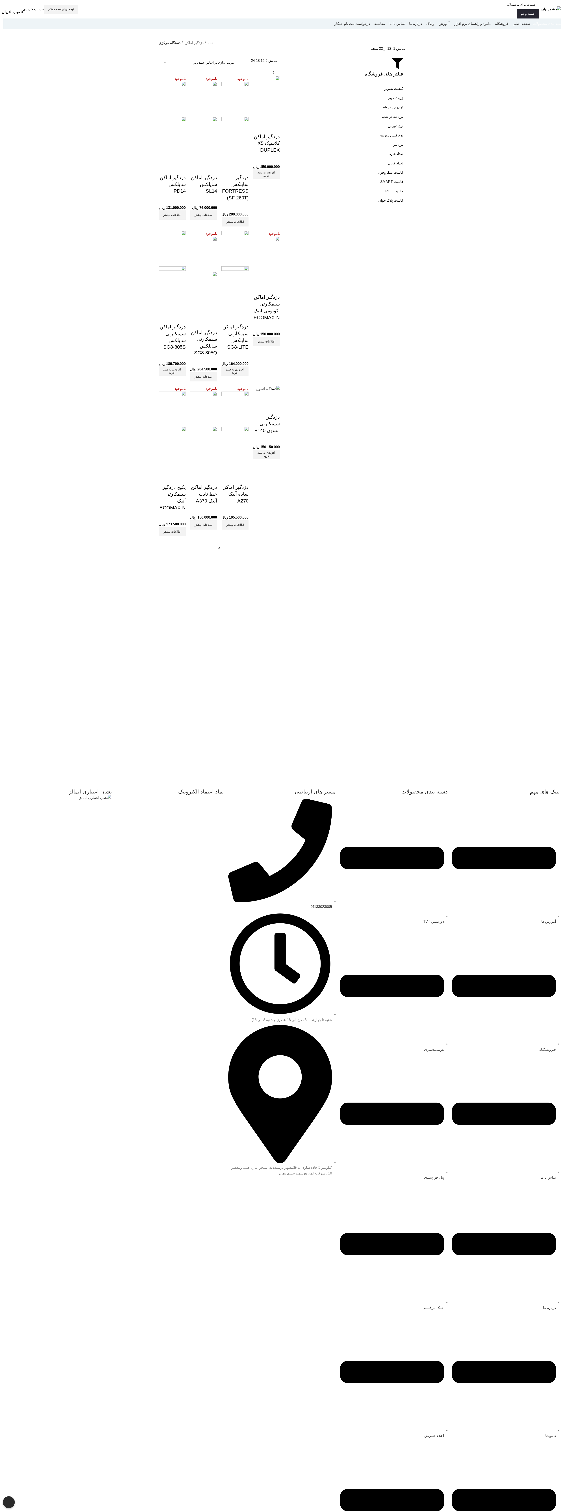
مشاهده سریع (262, 116)
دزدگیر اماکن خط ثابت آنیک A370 (204, 494)
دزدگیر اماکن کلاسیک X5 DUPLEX (267, 143)
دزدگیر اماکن (194, 43)
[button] (266, 174)
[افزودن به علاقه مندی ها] (274, 127)
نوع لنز (398, 144)
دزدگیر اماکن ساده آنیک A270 (236, 494)
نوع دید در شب (392, 116)
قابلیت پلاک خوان (390, 200)
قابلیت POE (394, 191)
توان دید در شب (391, 107)
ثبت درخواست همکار (61, 9)
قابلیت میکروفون (390, 172)
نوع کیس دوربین (391, 135)
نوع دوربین (395, 126)
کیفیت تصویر (393, 88)
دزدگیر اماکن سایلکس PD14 (173, 184)
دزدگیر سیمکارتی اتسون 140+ (267, 423)
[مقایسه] (274, 116)
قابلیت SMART (391, 182)
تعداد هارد (396, 154)
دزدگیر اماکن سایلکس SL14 (204, 184)
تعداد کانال (395, 163)
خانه (210, 43)
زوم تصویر (395, 98)
